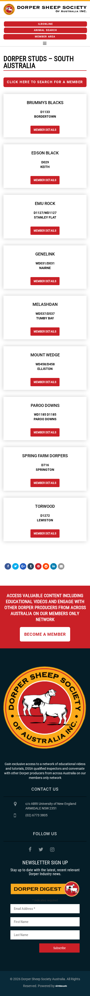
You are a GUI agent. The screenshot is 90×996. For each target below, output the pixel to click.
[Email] (61, 566)
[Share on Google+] (23, 566)
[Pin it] (38, 566)
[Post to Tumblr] (30, 566)
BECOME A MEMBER (45, 634)
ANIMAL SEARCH (45, 30)
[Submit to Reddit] (46, 566)
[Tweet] (15, 566)
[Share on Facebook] (8, 566)
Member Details (45, 129)
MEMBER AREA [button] (45, 36)
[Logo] (45, 9)
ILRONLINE (45, 24)
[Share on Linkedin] (53, 566)
